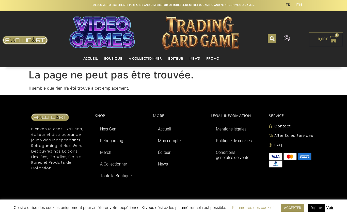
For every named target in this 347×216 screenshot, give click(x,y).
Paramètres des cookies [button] (253, 207)
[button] (272, 38)
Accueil (90, 58)
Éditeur (175, 58)
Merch (105, 152)
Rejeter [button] (316, 208)
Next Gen (108, 129)
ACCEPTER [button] (292, 208)
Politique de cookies (234, 140)
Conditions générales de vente (232, 155)
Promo (212, 58)
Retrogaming (111, 140)
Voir (330, 207)
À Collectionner (145, 58)
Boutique (113, 58)
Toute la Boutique (116, 175)
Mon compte (169, 140)
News (195, 58)
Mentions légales (231, 129)
